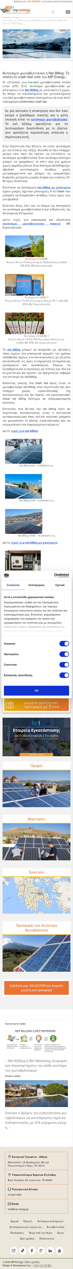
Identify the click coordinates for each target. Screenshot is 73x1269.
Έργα (60, 1232)
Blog (16, 17)
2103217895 (14, 1194)
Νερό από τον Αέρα (40, 1232)
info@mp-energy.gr (18, 1209)
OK (37, 690)
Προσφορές (17, 1232)
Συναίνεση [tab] (13, 584)
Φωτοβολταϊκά (55, 1227)
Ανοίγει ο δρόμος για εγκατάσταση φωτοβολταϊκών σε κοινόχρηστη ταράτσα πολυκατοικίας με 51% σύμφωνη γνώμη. (36, 1120)
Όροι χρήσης (27, 1238)
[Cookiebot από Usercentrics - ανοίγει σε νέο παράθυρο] (54, 575)
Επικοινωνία (47, 1238)
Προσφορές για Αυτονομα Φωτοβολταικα (36, 927)
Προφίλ (36, 765)
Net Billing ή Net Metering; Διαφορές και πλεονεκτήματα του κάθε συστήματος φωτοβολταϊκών (36, 1065)
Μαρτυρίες (36, 819)
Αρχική (6, 17)
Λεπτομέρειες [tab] (36, 584)
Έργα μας (36, 872)
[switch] (64, 654)
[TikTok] (23, 1251)
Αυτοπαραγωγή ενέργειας (26, 1227)
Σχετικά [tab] (60, 584)
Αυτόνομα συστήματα (50, 1221)
